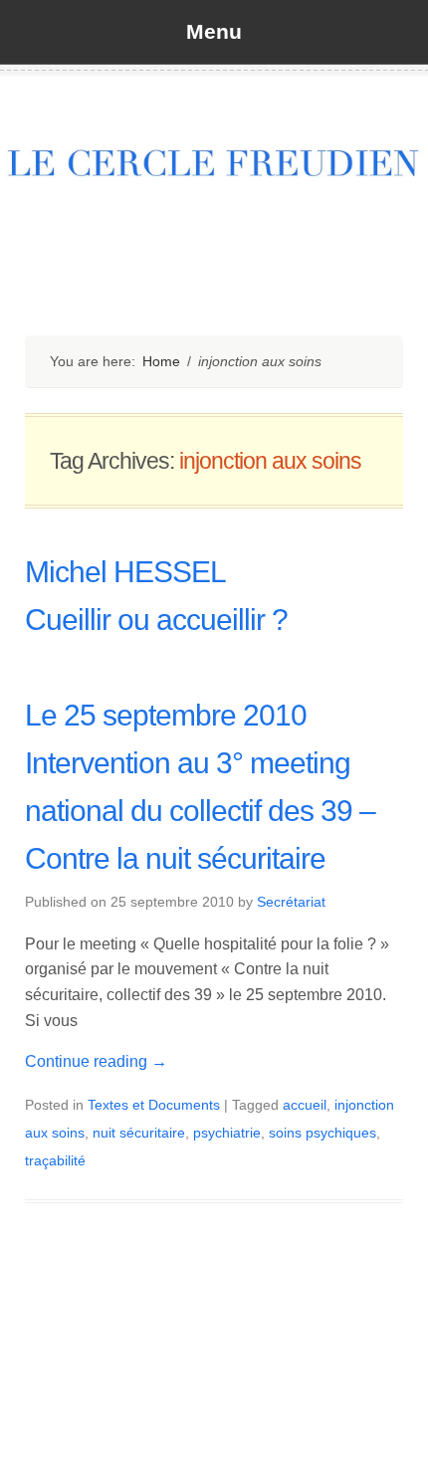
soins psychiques (322, 1133)
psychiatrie (227, 1133)
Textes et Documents (154, 1105)
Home (161, 361)
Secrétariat (291, 902)
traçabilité (55, 1160)
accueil (304, 1105)
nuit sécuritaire (139, 1133)
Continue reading (96, 1061)
